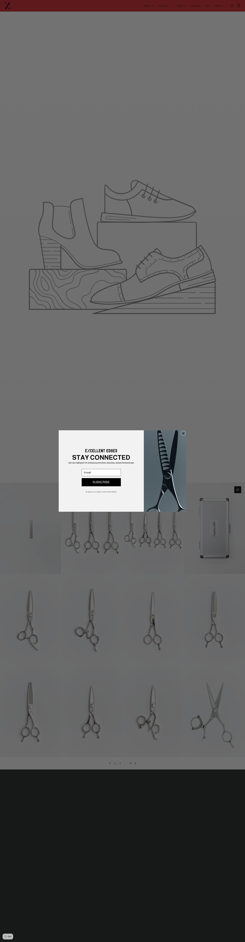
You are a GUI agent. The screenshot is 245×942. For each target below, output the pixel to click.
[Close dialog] (183, 433)
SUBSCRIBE (101, 482)
